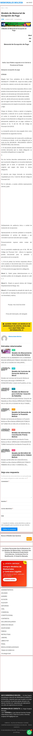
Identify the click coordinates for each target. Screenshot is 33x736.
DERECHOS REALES (7, 625)
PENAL (3, 644)
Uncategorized (6, 653)
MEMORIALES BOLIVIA (11, 2)
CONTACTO (16, 727)
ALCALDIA (4, 599)
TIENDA (30, 725)
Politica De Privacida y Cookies (19, 723)
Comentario (5, 481)
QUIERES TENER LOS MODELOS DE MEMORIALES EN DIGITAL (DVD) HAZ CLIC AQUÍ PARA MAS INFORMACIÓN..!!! (16, 327)
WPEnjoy (17, 732)
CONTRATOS (5, 618)
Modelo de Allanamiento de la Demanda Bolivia (22, 354)
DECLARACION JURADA (8, 622)
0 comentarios (18, 19)
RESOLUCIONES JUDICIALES (10, 647)
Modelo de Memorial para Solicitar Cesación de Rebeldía (21, 394)
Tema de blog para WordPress (24, 730)
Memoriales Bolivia (15, 336)
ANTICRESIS (5, 606)
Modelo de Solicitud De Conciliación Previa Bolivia (21, 435)
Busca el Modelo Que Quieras (11, 536)
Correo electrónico (7, 508)
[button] (29, 732)
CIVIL (6, 8)
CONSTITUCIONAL (7, 615)
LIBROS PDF (5, 641)
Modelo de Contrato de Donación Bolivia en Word (21, 373)
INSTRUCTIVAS (5, 634)
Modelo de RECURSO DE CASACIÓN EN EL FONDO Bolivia (22, 455)
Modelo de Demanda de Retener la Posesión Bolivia (21, 414)
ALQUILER (4, 603)
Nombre (4, 501)
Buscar (29, 539)
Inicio (2, 8)
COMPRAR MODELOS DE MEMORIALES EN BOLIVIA (14, 725)
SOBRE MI (7, 723)
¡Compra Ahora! (10, 579)
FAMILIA (3, 631)
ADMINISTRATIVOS (7, 590)
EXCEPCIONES (5, 628)
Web (2, 516)
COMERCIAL (5, 612)
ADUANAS (4, 593)
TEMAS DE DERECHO (7, 650)
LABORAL (4, 637)
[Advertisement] (16, 206)
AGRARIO (4, 596)
